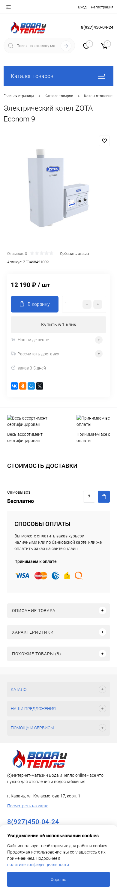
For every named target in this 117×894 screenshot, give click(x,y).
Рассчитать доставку (38, 353)
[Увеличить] (58, 189)
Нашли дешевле (33, 339)
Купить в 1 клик (58, 324)
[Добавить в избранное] (104, 141)
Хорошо (58, 879)
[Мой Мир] (31, 386)
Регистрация (102, 7)
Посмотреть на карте (27, 805)
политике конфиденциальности (38, 864)
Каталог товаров (32, 76)
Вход (82, 7)
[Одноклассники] (22, 386)
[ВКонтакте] (14, 386)
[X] (39, 386)
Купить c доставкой (104, 497)
